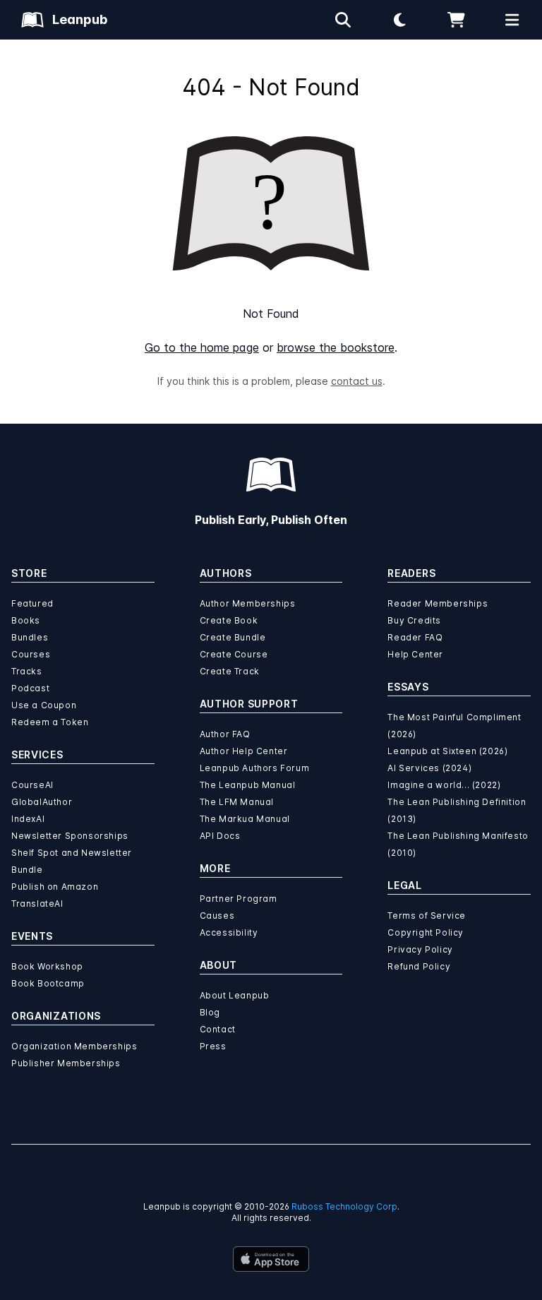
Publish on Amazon (54, 886)
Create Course (234, 654)
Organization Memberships (74, 1046)
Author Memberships (248, 603)
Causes (217, 915)
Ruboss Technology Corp (344, 1206)
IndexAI (27, 818)
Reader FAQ (414, 637)
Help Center (415, 654)
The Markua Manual (245, 818)
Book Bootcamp (48, 983)
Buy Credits (414, 620)
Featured (32, 603)
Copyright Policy (425, 932)
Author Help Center (244, 751)
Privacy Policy (419, 949)
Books (25, 620)
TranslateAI (37, 903)
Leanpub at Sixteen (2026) (447, 751)
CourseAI (32, 785)
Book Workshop (47, 966)
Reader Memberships (437, 603)
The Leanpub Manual (248, 785)
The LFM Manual (237, 802)
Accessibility (229, 932)
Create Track (230, 671)
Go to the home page (202, 347)
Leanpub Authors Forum (255, 768)
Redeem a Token (49, 722)
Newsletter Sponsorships (69, 835)
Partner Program (238, 898)
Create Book (229, 620)
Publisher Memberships (66, 1063)
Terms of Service (426, 915)
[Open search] (343, 20)
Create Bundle (233, 637)
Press (213, 1046)
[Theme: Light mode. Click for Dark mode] (399, 20)
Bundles (29, 637)
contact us (357, 381)
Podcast (30, 688)
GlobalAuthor (41, 802)
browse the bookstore (336, 347)
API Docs (220, 835)
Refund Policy (418, 966)
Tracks (26, 671)
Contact (218, 1029)
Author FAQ (225, 734)
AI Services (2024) (429, 768)
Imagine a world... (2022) (443, 785)
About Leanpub (235, 995)
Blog (210, 1012)
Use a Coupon (43, 705)
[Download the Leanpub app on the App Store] (271, 1259)
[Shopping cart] (456, 20)
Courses (30, 654)
